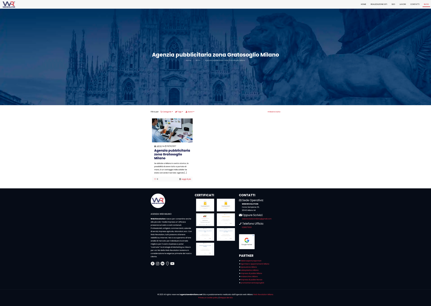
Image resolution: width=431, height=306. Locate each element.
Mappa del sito (226, 297)
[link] (205, 205)
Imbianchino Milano (249, 276)
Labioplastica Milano (250, 270)
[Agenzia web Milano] (8, 4)
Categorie (167, 111)
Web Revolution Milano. (263, 294)
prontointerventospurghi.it (252, 282)
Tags (179, 111)
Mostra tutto (274, 111)
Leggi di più (186, 179)
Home (188, 60)
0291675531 (247, 227)
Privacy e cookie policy (208, 297)
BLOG (198, 60)
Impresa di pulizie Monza (251, 279)
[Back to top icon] (420, 301)
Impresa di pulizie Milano (251, 273)
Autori (190, 111)
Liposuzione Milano (249, 267)
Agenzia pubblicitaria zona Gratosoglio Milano (225, 60)
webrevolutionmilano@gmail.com (257, 218)
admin (159, 146)
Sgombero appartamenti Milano (255, 264)
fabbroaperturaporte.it (251, 260)
